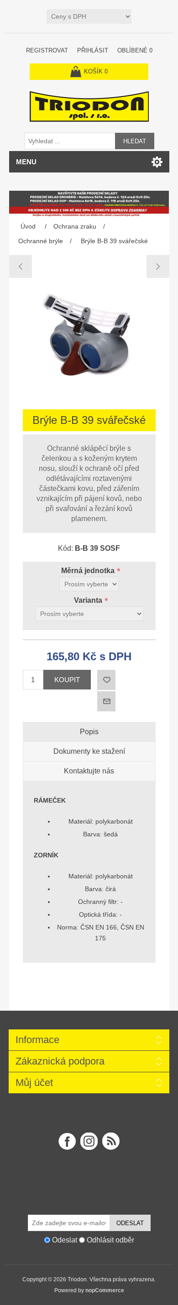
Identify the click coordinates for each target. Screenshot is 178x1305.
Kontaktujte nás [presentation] (89, 771)
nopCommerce (104, 1290)
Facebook (67, 1141)
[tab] (89, 732)
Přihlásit (92, 50)
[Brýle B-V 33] (20, 266)
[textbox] (69, 141)
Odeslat (130, 1223)
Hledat (134, 141)
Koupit (67, 680)
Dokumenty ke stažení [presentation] (89, 751)
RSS (111, 1141)
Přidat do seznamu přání (106, 680)
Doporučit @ (106, 701)
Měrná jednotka (88, 570)
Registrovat (47, 50)
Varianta (89, 600)
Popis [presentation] (89, 732)
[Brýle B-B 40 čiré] (157, 266)
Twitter (89, 1141)
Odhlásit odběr (110, 1240)
